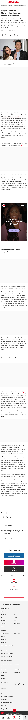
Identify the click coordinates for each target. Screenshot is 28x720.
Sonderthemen (17, 672)
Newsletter (3, 636)
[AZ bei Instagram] (19, 684)
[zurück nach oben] (14, 710)
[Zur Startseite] (14, 3)
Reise (15, 620)
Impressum (3, 688)
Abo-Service (4, 672)
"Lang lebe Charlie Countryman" (15, 392)
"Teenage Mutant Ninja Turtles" (10, 116)
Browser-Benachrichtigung (7, 645)
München (3, 611)
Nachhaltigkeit (17, 623)
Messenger (3, 639)
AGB (2, 691)
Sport (15, 611)
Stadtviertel (3, 614)
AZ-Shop (16, 666)
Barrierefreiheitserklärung (7, 696)
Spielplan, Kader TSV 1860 (7, 656)
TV (14, 614)
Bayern (2, 617)
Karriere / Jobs (4, 666)
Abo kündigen (4, 699)
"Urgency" (3, 128)
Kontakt (3, 678)
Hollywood (9, 513)
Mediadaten (16, 664)
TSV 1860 (3, 623)
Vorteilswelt (4, 650)
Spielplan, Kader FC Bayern (7, 653)
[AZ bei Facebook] (15, 684)
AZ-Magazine (17, 669)
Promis (6, 5)
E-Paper (3, 675)
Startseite (2, 5)
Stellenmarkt (17, 633)
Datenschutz (4, 693)
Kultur (15, 617)
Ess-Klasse (3, 647)
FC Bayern (3, 620)
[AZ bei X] (23, 684)
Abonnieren (3, 669)
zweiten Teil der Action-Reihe (17, 397)
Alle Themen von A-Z (5, 633)
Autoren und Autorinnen (6, 664)
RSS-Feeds (3, 642)
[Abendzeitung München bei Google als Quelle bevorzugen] (18, 35)
